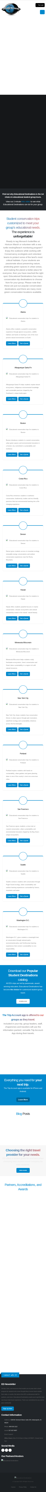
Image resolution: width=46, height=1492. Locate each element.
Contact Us (33, 1487)
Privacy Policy (23, 1487)
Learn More (12, 343)
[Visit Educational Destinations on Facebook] (2, 1450)
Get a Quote (24, 343)
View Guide (23, 1170)
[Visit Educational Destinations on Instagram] (6, 1450)
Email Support (8, 1434)
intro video (25, 201)
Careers (13, 1487)
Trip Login (41, 5)
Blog (19, 1113)
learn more (16, 1134)
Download (23, 1001)
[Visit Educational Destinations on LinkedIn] (10, 1450)
